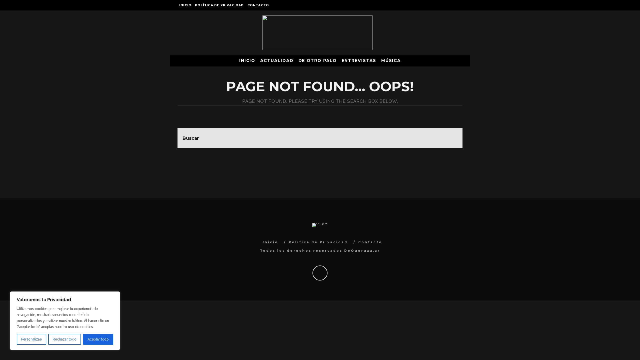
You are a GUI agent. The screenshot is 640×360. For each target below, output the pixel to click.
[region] (65, 321)
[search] (452, 138)
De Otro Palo (317, 60)
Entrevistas (359, 60)
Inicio (185, 5)
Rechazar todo (64, 339)
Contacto (258, 5)
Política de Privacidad (219, 5)
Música (391, 60)
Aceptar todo (98, 339)
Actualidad (276, 60)
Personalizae (31, 339)
